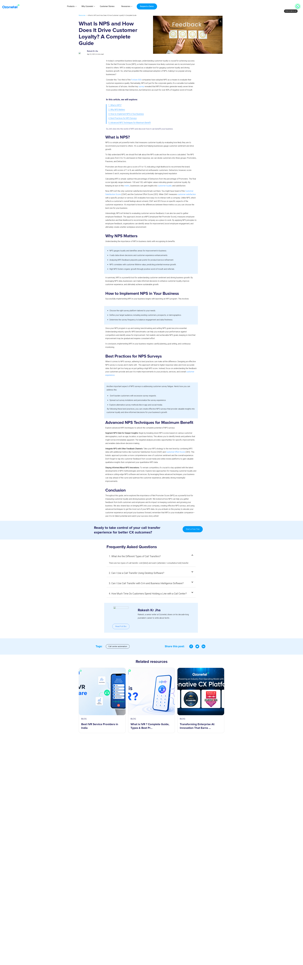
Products (71, 6)
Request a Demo (147, 6)
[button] (151, 556)
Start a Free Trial (192, 529)
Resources (125, 6)
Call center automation (117, 646)
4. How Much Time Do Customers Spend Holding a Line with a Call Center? (148, 593)
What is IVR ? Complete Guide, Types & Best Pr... (150, 726)
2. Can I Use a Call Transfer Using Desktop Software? (136, 573)
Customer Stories (107, 6)
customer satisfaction (187, 194)
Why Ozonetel (87, 6)
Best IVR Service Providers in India (99, 726)
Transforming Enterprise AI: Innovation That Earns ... (197, 726)
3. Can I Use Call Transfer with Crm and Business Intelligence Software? (146, 583)
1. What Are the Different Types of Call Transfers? (135, 556)
